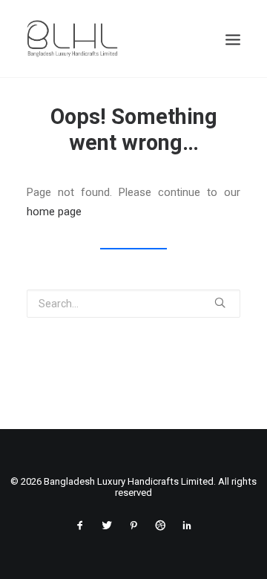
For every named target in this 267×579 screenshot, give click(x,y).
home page (54, 211)
